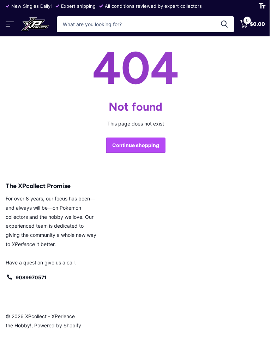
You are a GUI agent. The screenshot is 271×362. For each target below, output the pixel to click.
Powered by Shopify (57, 325)
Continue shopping (135, 145)
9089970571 (31, 277)
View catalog (10, 24)
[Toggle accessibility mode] (262, 6)
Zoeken (224, 24)
